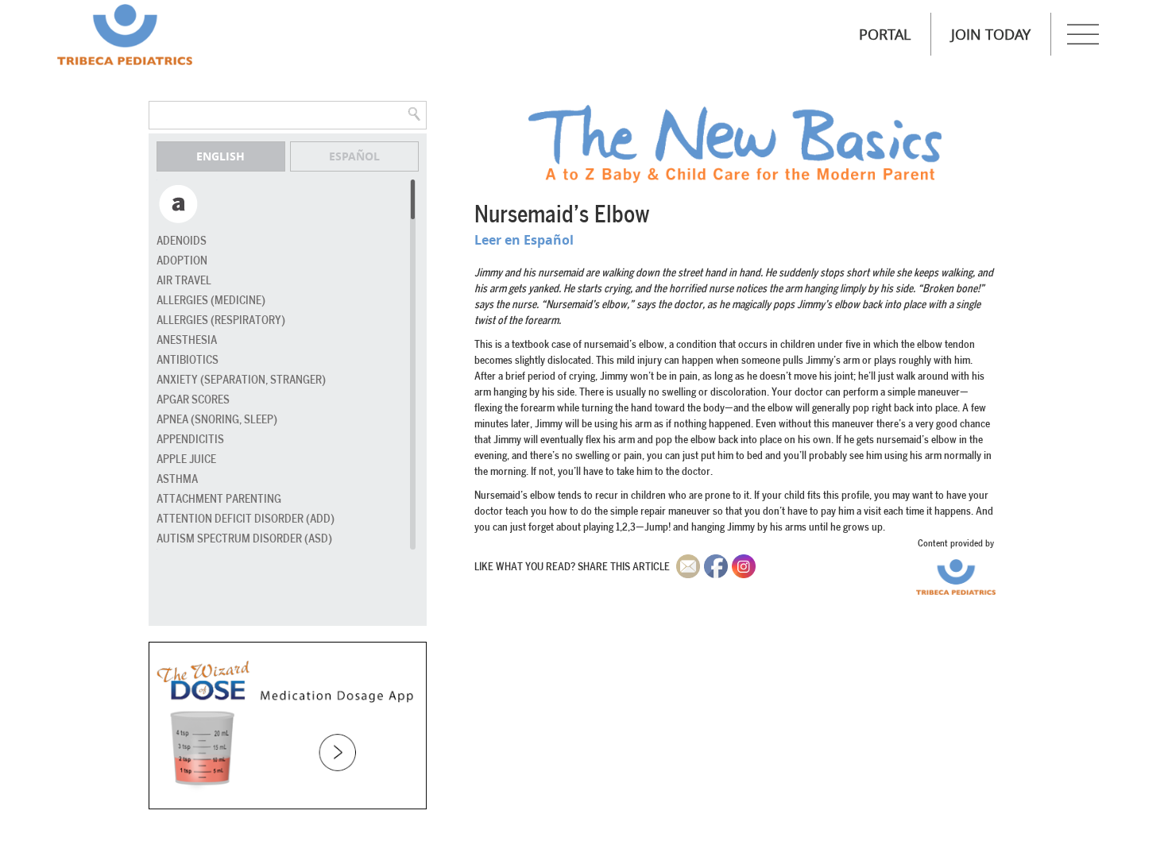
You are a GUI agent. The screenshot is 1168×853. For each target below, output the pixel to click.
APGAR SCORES (193, 400)
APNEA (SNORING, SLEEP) (217, 420)
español (354, 156)
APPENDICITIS (190, 440)
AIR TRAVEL (184, 281)
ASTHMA (177, 479)
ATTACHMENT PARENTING (219, 499)
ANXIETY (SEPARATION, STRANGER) (241, 380)
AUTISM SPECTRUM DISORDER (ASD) (244, 539)
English (220, 156)
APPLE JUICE (186, 459)
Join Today (991, 34)
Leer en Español (524, 240)
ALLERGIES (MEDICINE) (211, 301)
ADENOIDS (182, 241)
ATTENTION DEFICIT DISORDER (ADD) (246, 519)
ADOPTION (182, 261)
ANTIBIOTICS (188, 360)
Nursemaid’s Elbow (562, 215)
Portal (885, 34)
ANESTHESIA (187, 340)
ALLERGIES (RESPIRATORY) (221, 320)
